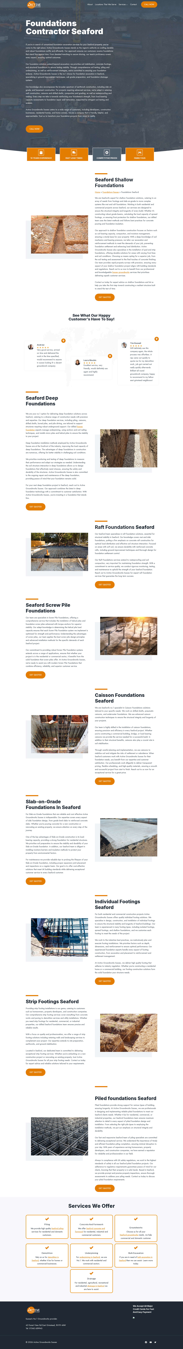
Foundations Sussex (110, 192)
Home (97, 192)
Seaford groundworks (129, 1234)
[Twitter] (155, 1342)
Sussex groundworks (120, 272)
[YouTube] (151, 1342)
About (90, 4)
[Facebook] (146, 1342)
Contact (133, 4)
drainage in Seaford (95, 1285)
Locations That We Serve (105, 4)
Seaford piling (57, 1228)
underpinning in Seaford (90, 1257)
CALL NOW (149, 4)
